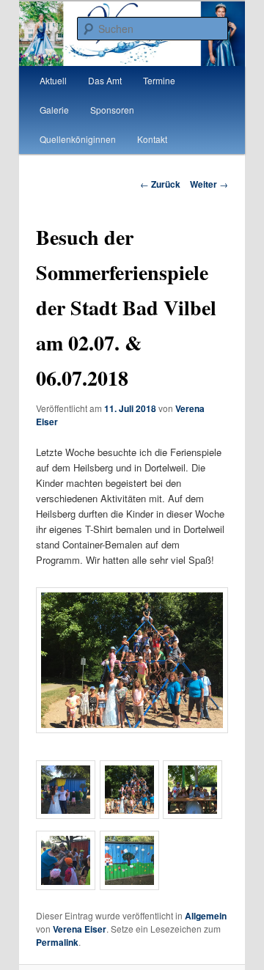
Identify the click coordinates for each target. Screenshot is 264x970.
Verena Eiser (79, 929)
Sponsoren (112, 109)
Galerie (54, 109)
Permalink (57, 942)
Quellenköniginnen (78, 139)
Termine (159, 80)
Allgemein (206, 915)
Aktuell (53, 80)
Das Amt (105, 80)
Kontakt (152, 139)
